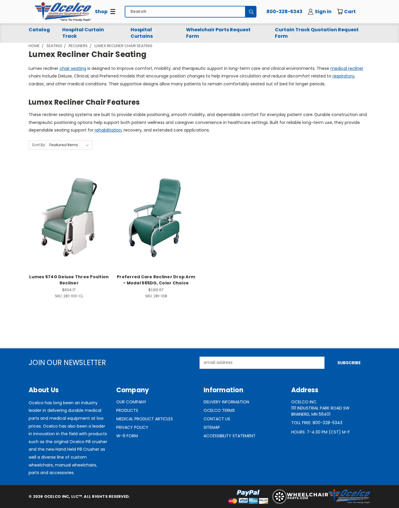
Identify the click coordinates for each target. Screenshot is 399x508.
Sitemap (212, 427)
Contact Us (217, 419)
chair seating (73, 68)
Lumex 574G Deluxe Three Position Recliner (69, 280)
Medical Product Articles (144, 419)
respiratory (343, 76)
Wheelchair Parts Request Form (218, 32)
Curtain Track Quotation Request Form (317, 32)
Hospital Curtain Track (83, 32)
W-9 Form (127, 436)
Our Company (131, 402)
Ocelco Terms (219, 410)
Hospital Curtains (142, 32)
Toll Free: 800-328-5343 (316, 423)
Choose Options (69, 227)
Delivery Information (226, 402)
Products (127, 410)
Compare (67, 216)
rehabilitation (108, 130)
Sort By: (39, 145)
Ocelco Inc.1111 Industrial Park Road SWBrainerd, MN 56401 (320, 408)
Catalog (39, 29)
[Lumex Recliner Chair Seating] (63, 11)
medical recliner (346, 68)
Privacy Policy (132, 427)
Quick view (69, 205)
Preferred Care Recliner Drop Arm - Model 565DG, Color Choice (156, 280)
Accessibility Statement (230, 436)
